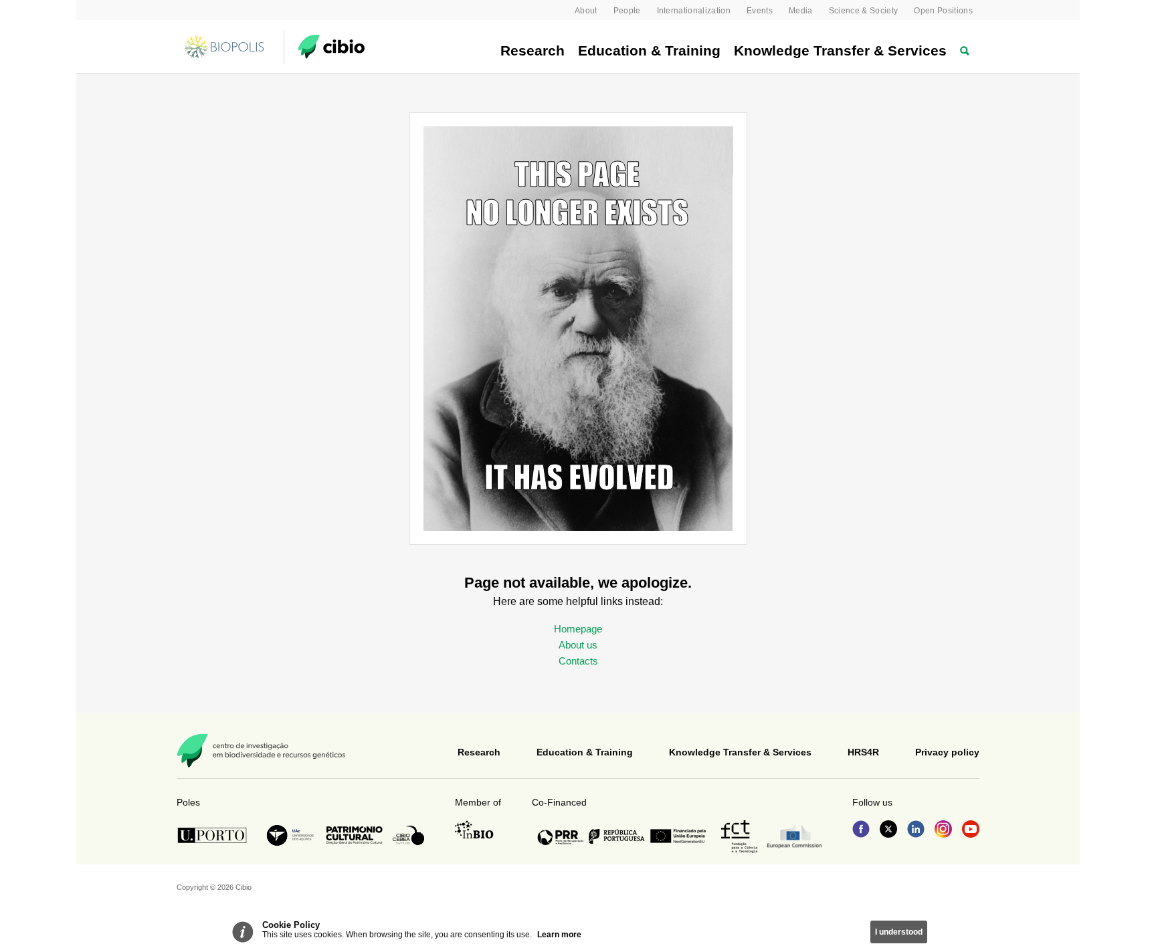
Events (760, 10)
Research (532, 50)
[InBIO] (474, 829)
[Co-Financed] (621, 836)
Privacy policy (947, 752)
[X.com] (888, 830)
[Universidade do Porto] (216, 835)
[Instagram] (943, 830)
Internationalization (694, 10)
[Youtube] (970, 830)
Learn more (559, 934)
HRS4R (863, 752)
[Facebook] (861, 830)
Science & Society (863, 10)
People (627, 10)
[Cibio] (331, 47)
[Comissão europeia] (794, 836)
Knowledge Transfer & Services (840, 50)
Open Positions (943, 10)
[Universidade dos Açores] (290, 835)
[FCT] (739, 836)
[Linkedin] (916, 830)
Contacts (578, 661)
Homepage (578, 628)
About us (578, 644)
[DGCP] (354, 835)
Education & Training (649, 50)
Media (801, 10)
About (586, 10)
